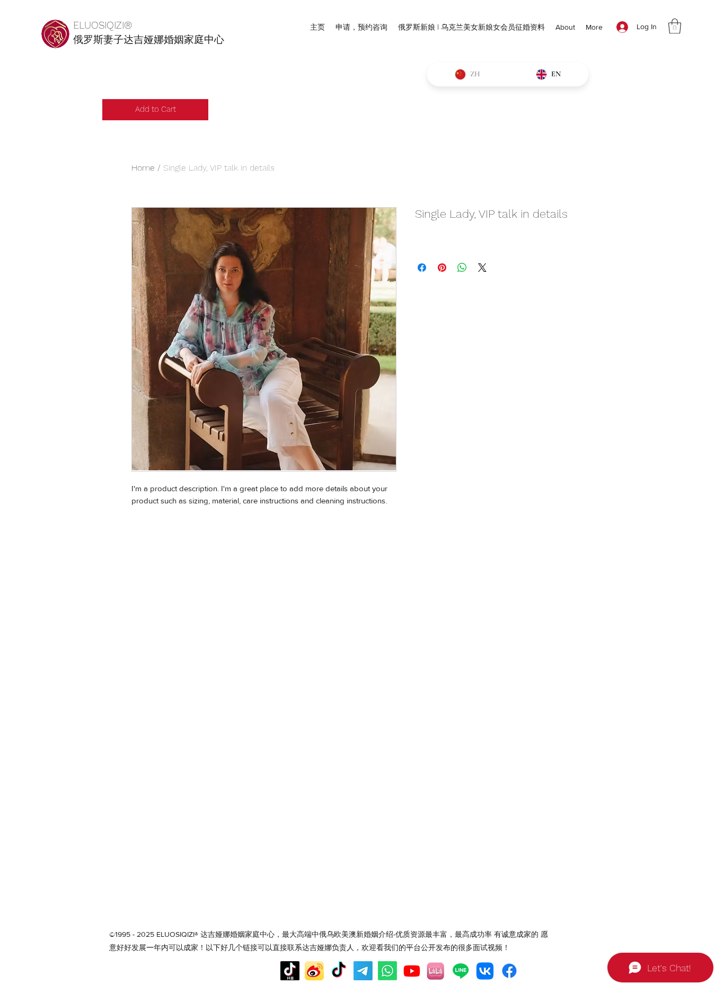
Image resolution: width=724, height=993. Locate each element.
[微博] (314, 970)
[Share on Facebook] (422, 267)
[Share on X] (482, 267)
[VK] (485, 970)
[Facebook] (509, 970)
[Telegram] (363, 970)
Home (143, 168)
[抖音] (289, 970)
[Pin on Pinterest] (442, 267)
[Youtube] (411, 970)
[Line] (460, 970)
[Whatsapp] (387, 970)
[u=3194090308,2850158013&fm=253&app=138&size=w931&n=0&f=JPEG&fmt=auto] (436, 970)
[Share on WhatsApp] (462, 267)
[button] (674, 26)
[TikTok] (338, 970)
